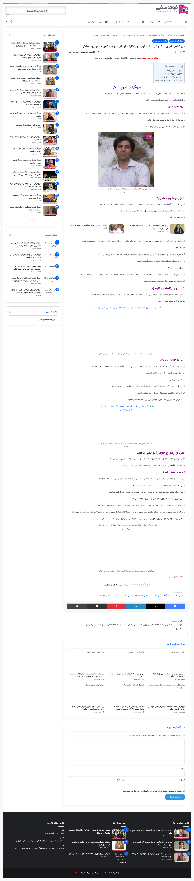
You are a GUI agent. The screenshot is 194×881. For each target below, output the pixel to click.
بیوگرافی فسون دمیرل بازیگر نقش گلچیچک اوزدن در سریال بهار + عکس (87, 708)
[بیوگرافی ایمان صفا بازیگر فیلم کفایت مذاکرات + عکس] (50, 199)
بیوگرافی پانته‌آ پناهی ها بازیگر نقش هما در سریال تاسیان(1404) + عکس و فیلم (127, 708)
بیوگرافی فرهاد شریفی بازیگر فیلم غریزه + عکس (27, 162)
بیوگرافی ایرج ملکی (173, 70)
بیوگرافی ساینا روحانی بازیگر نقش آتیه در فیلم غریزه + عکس (25, 185)
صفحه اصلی (180, 22)
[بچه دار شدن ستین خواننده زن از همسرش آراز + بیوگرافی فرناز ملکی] (50, 270)
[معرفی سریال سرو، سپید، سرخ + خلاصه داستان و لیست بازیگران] (50, 82)
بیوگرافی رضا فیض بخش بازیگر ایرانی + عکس (25, 115)
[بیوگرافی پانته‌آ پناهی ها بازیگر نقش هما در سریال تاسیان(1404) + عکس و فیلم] (126, 694)
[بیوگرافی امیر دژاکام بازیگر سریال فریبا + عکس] (116, 229)
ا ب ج (62, 838)
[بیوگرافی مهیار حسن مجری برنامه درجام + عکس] (50, 140)
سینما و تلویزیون (120, 22)
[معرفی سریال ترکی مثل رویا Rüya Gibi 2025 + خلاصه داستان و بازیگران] (50, 47)
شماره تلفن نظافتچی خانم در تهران (27, 125)
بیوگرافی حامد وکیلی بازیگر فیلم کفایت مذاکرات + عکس (25, 208)
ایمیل (182, 780)
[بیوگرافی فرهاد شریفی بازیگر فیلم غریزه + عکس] (50, 164)
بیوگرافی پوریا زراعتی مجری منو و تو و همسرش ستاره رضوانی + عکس (26, 291)
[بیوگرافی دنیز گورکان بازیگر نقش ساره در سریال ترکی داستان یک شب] (50, 247)
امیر (62, 830)
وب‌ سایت (120, 780)
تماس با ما (89, 22)
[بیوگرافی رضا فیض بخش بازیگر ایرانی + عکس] (50, 117)
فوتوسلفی (176, 621)
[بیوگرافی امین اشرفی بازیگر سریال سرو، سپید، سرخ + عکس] (50, 58)
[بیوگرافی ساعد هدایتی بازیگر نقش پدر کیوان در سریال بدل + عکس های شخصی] (86, 661)
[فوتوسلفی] (172, 9)
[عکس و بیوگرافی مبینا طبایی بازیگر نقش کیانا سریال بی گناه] (166, 661)
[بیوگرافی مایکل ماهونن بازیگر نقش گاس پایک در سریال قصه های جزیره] (50, 282)
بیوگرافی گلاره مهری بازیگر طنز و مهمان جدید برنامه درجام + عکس (25, 91)
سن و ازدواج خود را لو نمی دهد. (168, 80)
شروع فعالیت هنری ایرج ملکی (135, 595)
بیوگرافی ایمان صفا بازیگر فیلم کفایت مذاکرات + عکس (26, 197)
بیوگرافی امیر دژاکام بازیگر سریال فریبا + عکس (88, 225)
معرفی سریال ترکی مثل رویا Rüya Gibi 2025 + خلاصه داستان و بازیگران (26, 44)
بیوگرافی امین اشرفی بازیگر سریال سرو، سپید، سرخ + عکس (27, 56)
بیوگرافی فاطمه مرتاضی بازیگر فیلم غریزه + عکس (27, 150)
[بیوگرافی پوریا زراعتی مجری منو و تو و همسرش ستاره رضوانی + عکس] (50, 293)
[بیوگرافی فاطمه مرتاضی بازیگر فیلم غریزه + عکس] (50, 152)
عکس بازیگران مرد (160, 41)
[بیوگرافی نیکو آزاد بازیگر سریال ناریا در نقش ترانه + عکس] (50, 258)
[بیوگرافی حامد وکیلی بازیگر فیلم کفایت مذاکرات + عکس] (50, 211)
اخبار (167, 22)
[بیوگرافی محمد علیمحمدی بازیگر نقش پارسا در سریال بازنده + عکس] (166, 694)
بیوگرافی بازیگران (158, 35)
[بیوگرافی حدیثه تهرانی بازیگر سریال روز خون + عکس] (126, 661)
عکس (102, 22)
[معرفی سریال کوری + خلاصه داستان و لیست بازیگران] (119, 858)
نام (183, 768)
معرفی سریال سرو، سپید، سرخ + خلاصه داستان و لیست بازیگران (25, 79)
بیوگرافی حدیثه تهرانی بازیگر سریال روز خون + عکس (126, 675)
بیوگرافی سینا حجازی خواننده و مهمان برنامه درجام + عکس (25, 103)
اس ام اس (153, 22)
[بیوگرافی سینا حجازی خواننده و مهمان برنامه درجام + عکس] (50, 105)
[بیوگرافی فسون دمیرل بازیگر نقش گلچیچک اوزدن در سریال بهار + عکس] (86, 694)
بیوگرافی (138, 22)
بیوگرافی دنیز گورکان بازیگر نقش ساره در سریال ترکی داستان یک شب (25, 244)
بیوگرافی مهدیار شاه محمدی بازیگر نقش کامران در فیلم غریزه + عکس (27, 173)
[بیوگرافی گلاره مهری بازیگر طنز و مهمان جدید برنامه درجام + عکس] (50, 94)
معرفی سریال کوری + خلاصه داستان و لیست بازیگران (89, 853)
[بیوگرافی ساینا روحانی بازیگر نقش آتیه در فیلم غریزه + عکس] (50, 187)
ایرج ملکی (178, 595)
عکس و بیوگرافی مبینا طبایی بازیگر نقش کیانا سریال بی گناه (168, 675)
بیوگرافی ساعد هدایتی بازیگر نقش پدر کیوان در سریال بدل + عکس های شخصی (86, 675)
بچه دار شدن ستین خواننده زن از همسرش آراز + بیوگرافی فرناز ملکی (27, 268)
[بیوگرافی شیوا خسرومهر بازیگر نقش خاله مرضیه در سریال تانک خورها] (177, 229)
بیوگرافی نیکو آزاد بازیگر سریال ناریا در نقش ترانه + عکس (25, 256)
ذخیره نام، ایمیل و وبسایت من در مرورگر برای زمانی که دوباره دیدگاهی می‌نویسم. (153, 791)
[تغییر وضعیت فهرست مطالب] (179, 67)
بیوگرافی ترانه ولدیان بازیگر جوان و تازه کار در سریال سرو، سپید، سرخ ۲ (25, 68)
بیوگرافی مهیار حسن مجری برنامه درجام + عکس (25, 138)
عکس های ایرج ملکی (109, 595)
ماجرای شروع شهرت (173, 73)
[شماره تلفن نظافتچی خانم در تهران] (50, 129)
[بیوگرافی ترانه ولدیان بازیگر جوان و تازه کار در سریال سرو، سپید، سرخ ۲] (50, 70)
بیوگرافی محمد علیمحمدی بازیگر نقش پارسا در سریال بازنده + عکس (166, 708)
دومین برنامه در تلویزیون (171, 76)
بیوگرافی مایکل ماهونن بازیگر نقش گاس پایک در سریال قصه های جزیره (26, 279)
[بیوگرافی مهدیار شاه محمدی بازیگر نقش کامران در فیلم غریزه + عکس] (50, 176)
